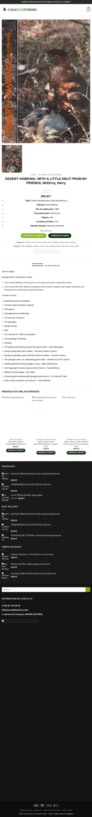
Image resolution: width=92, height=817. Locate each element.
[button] (41, 9)
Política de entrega (52, 810)
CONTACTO (37, 810)
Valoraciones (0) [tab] (52, 266)
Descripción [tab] (37, 266)
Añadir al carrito (33, 236)
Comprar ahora (60, 236)
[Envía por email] (48, 251)
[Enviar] (88, 589)
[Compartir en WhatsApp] (35, 251)
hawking (52, 246)
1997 (22, 246)
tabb (76, 246)
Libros (45, 242)
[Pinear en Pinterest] (53, 251)
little (66, 246)
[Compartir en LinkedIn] (57, 251)
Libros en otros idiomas (68, 242)
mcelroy (72, 246)
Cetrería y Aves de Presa (49, 175)
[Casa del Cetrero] (20, 9)
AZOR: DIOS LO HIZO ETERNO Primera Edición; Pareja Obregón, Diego (76, 444)
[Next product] (44, 191)
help (57, 246)
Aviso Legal (67, 810)
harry (47, 246)
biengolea (28, 246)
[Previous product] (48, 191)
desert (42, 246)
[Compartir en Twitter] (44, 251)
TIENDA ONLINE (26, 810)
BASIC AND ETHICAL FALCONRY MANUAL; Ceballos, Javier (46, 444)
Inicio (33, 175)
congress (36, 246)
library (62, 246)
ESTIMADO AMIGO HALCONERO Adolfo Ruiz (16, 443)
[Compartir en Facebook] (39, 251)
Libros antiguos (53, 242)
